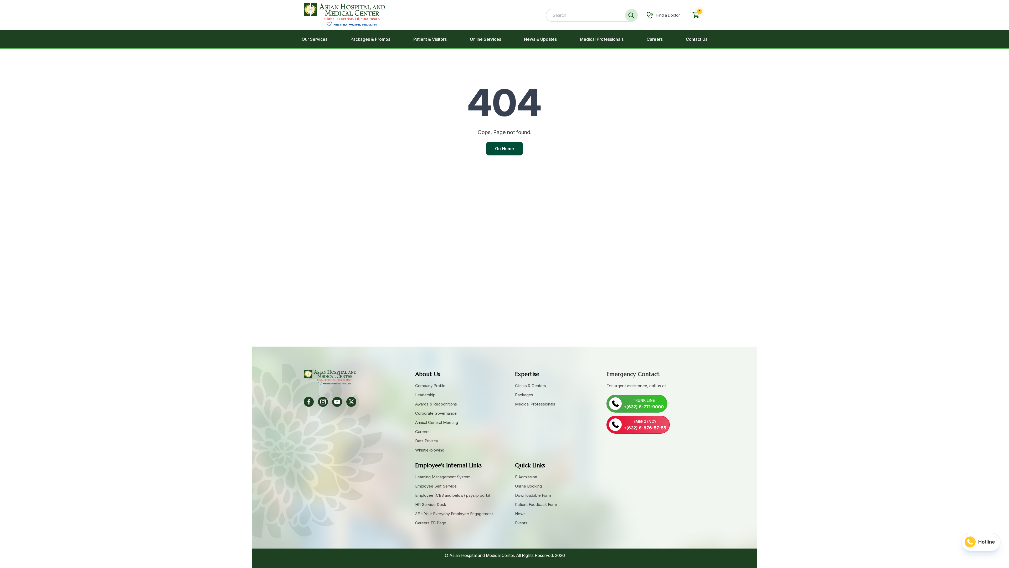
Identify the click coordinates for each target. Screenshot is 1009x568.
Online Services (485, 39)
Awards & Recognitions (436, 404)
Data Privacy (426, 440)
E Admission (526, 476)
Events (521, 522)
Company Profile (430, 385)
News (520, 513)
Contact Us (696, 39)
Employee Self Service (436, 486)
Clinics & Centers (530, 385)
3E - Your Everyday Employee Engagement (454, 513)
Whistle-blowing (429, 450)
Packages (524, 394)
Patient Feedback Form (536, 504)
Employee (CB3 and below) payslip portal (452, 495)
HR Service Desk (430, 504)
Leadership (425, 394)
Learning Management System (443, 476)
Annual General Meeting (436, 422)
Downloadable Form (533, 495)
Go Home (504, 148)
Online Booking (528, 486)
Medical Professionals (602, 39)
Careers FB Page (430, 522)
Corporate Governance (436, 413)
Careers (655, 39)
